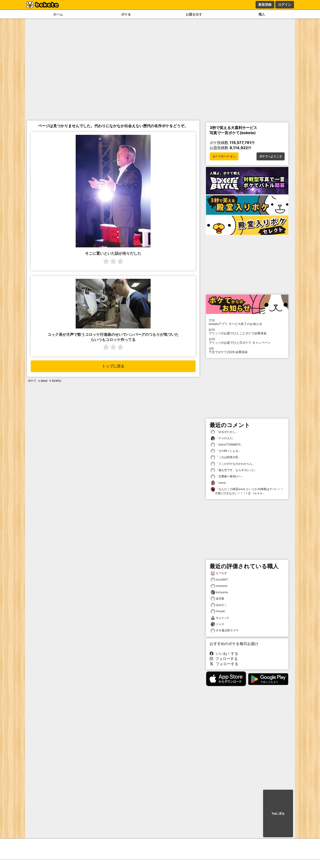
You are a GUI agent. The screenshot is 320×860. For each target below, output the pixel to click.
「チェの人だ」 (225, 438)
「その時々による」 (228, 451)
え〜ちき (221, 573)
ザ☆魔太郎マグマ (227, 630)
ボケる (126, 14)
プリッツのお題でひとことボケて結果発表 (238, 331)
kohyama (222, 592)
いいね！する (225, 653)
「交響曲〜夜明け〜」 (229, 476)
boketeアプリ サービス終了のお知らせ (235, 322)
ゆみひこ (221, 605)
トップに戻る (113, 366)
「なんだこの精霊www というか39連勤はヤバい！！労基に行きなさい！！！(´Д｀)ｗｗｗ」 (249, 491)
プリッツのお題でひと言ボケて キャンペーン (240, 340)
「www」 (221, 482)
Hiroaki (220, 611)
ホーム (58, 14)
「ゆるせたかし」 (226, 432)
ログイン (284, 4)
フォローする (225, 658)
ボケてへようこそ (270, 156)
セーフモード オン (224, 156)
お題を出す (194, 14)
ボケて (32, 380)
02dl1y (56, 380)
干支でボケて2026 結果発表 (228, 350)
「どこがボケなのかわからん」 (235, 463)
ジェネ (220, 624)
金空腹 (220, 598)
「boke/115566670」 (229, 444)
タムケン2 (222, 617)
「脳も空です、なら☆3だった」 (236, 470)
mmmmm (221, 586)
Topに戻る (278, 813)
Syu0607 (222, 579)
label (44, 380)
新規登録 (265, 4)
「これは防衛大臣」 (228, 457)
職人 (262, 14)
